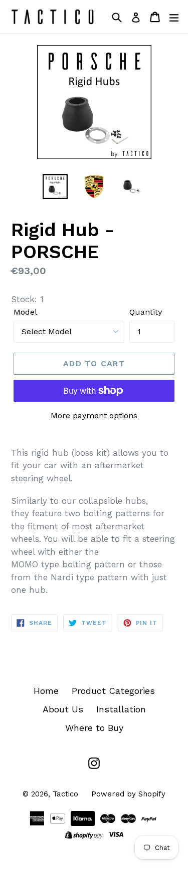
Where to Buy (94, 727)
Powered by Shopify (128, 793)
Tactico (65, 793)
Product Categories (113, 690)
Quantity (145, 312)
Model (25, 312)
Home (46, 690)
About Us (63, 709)
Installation (121, 709)
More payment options (94, 415)
